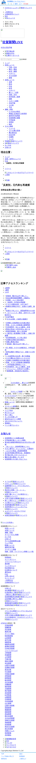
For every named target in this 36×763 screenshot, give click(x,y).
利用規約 (22, 756)
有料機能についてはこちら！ (16, 1)
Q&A (20, 754)
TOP (2, 754)
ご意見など (22, 759)
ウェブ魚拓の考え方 (7, 756)
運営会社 (4, 759)
